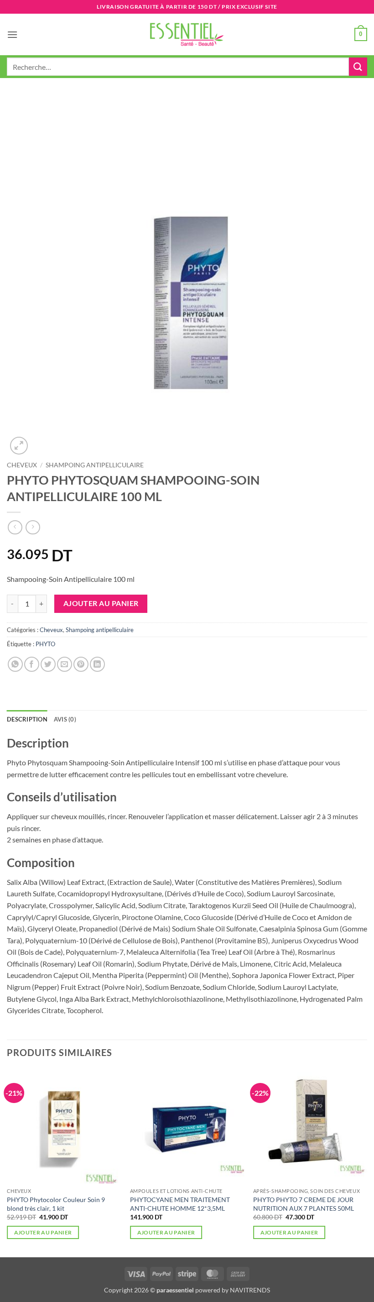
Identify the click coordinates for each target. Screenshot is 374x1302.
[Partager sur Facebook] (31, 664)
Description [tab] (27, 719)
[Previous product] (33, 527)
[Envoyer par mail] (64, 664)
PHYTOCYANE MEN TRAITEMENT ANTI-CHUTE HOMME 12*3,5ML (180, 1204)
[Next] (367, 1162)
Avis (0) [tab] (65, 719)
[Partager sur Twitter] (48, 664)
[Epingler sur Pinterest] (80, 664)
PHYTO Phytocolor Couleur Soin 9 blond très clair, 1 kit (56, 1204)
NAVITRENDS (250, 1290)
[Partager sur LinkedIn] (97, 664)
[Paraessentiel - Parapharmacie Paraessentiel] (187, 34)
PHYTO (45, 644)
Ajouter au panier (101, 603)
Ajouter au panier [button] (43, 1232)
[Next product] (15, 527)
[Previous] (7, 1162)
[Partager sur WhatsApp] (15, 664)
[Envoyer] (358, 66)
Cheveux (22, 465)
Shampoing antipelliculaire (95, 465)
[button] (12, 34)
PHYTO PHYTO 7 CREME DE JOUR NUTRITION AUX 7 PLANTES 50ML (303, 1204)
